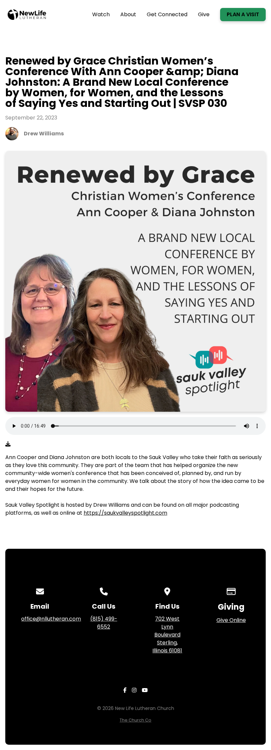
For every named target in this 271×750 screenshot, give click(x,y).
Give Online (231, 620)
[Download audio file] (8, 444)
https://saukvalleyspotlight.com (125, 513)
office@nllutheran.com (51, 619)
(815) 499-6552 (103, 623)
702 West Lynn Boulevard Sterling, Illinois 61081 (167, 634)
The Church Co (135, 720)
